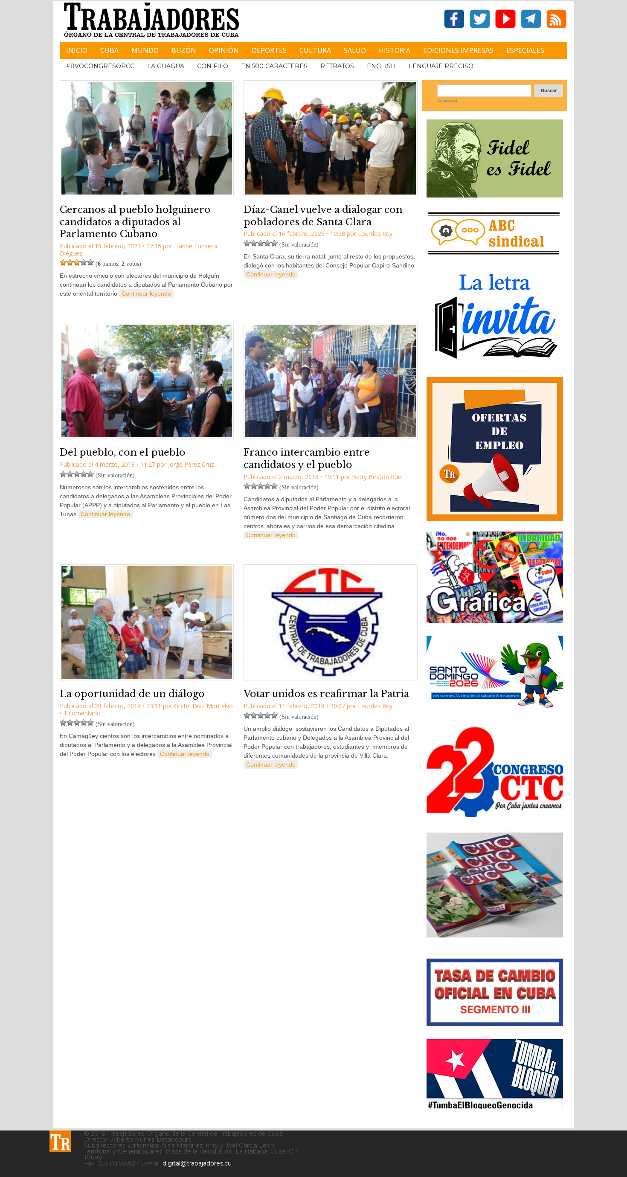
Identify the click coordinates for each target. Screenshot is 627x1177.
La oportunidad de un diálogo (132, 694)
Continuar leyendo (146, 293)
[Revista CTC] (495, 937)
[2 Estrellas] (70, 262)
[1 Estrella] (63, 262)
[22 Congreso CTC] (495, 813)
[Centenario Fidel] (495, 194)
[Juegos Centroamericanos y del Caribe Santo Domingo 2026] (495, 710)
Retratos (337, 66)
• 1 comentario (80, 713)
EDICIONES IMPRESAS (458, 50)
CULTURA (315, 50)
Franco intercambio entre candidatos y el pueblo (307, 459)
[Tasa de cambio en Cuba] (495, 1022)
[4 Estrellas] (83, 262)
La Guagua (165, 66)
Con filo (212, 66)
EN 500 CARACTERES (274, 66)
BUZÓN (183, 50)
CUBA (109, 50)
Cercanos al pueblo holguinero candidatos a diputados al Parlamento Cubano (135, 222)
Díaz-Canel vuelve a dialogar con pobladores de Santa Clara (323, 216)
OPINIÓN (224, 50)
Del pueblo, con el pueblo (123, 452)
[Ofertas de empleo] (495, 449)
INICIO (76, 50)
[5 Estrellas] (90, 262)
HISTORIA (394, 50)
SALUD (355, 50)
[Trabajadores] (60, 1141)
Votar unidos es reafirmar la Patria (326, 694)
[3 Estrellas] (76, 262)
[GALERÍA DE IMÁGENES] (495, 619)
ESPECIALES (525, 50)
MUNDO (145, 50)
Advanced (447, 101)
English (381, 66)
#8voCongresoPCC (100, 66)
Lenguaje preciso (441, 66)
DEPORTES (269, 50)
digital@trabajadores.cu (197, 1163)
